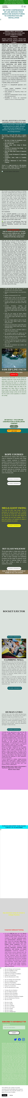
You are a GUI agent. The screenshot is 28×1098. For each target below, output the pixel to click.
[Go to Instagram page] (23, 1039)
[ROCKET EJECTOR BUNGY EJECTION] (14, 604)
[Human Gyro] (14, 704)
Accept (4, 1095)
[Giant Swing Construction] (14, 500)
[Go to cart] (22, 6)
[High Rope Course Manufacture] (14, 447)
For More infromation (14, 479)
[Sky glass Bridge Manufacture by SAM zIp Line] (14, 541)
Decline (11, 1095)
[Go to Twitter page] (15, 1039)
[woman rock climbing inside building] (14, 648)
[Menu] (25, 6)
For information (14, 426)
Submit (14, 1032)
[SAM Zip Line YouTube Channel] (6, 1040)
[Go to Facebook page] (19, 1039)
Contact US (14, 374)
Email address (6, 1024)
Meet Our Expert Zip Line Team (14, 431)
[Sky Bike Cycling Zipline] (14, 413)
